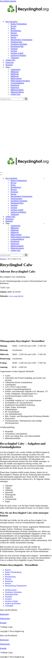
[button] (18, 22)
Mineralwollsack (17, 92)
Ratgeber (9, 65)
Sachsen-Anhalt (17, 53)
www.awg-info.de (16, 296)
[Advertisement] (26, 127)
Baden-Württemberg (19, 24)
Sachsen (14, 51)
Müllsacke (15, 76)
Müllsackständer (17, 90)
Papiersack (15, 87)
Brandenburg (16, 31)
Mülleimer (15, 74)
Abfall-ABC (11, 60)
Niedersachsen (16, 42)
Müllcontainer (16, 78)
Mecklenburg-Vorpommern (21, 40)
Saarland (14, 49)
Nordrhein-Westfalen (19, 44)
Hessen (13, 37)
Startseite (3, 259)
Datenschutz (5, 618)
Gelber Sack (15, 94)
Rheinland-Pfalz (17, 46)
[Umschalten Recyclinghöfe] (44, 178)
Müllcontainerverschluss (20, 81)
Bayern (13, 26)
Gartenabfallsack (17, 83)
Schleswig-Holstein (18, 55)
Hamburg (14, 35)
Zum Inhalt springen (8, 1)
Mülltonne (15, 72)
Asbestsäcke (15, 69)
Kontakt (3, 623)
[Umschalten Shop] (44, 223)
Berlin (13, 28)
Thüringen (15, 58)
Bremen (14, 33)
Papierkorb (15, 85)
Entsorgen (10, 62)
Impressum (4, 614)
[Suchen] (26, 98)
